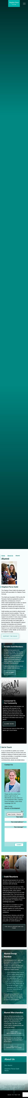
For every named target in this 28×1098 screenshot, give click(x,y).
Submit (19, 844)
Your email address (17, 822)
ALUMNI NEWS (9, 723)
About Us (10, 555)
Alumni (18, 555)
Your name (19, 817)
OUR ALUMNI (10, 672)
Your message (18, 827)
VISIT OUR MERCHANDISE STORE (14, 1032)
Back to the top (14, 1094)
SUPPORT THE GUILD (10, 636)
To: (22, 811)
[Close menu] (24, 4)
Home (3, 555)
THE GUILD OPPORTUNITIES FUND (14, 927)
